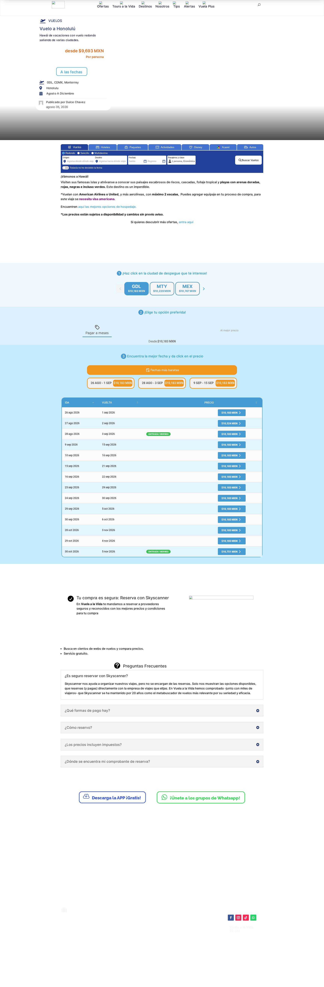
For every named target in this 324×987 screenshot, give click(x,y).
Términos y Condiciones (170, 947)
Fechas (132, 157)
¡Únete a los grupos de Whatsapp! (201, 797)
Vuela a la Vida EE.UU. (241, 929)
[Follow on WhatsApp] (253, 918)
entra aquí (186, 222)
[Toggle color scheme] (204, 289)
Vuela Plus (206, 6)
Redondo (70, 153)
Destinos (145, 6)
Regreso (151, 157)
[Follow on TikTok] (246, 918)
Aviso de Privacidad (168, 951)
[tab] (136, 288)
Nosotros (162, 6)
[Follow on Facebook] (231, 918)
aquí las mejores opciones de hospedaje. (106, 206)
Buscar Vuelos (250, 160)
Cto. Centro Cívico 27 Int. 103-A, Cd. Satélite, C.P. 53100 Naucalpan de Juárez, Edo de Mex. (199, 972)
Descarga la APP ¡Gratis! (112, 796)
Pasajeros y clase (176, 157)
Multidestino (101, 153)
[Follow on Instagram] (238, 918)
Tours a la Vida (123, 6)
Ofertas (103, 6)
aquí (184, 938)
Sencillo (84, 153)
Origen (66, 157)
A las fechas (71, 72)
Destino (98, 157)
